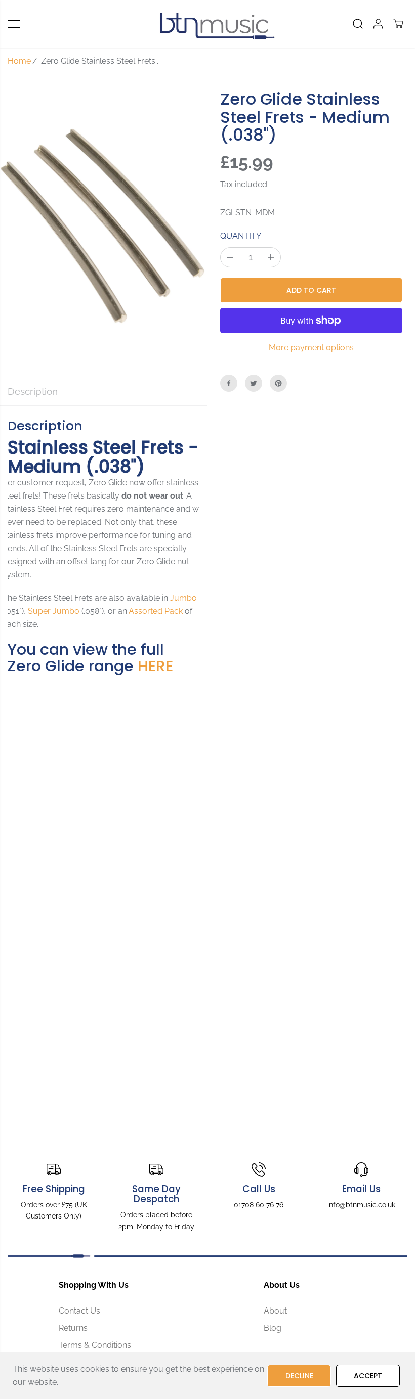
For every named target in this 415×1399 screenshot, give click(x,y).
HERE (155, 666)
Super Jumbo (53, 611)
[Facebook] (228, 383)
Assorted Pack (156, 611)
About (275, 1311)
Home (19, 61)
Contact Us (79, 1311)
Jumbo (183, 598)
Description (33, 391)
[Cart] (398, 24)
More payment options (311, 347)
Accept (368, 1376)
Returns (73, 1328)
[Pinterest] (278, 383)
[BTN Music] (205, 23)
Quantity (240, 236)
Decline (299, 1376)
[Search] (358, 24)
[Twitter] (253, 383)
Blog (272, 1328)
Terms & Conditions (95, 1345)
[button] (14, 24)
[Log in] (378, 24)
